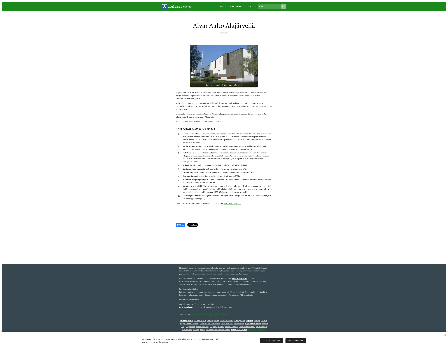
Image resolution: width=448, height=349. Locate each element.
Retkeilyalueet (239, 320)
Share (181, 225)
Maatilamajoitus (227, 324)
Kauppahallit (190, 326)
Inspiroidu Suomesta (253, 324)
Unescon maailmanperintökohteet (218, 329)
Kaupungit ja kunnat (217, 326)
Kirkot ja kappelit (231, 326)
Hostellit (257, 320)
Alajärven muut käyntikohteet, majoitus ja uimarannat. (199, 121)
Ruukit (202, 329)
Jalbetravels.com (186, 307)
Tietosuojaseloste (211, 314)
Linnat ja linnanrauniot (247, 326)
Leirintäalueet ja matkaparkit (210, 324)
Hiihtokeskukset (200, 320)
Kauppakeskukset (202, 326)
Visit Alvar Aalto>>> (232, 203)
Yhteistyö (224, 314)
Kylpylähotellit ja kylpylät (189, 324)
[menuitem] (232, 7)
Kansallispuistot (213, 320)
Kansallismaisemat (226, 320)
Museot (196, 329)
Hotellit (264, 320)
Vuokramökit (239, 324)
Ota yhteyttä (197, 314)
